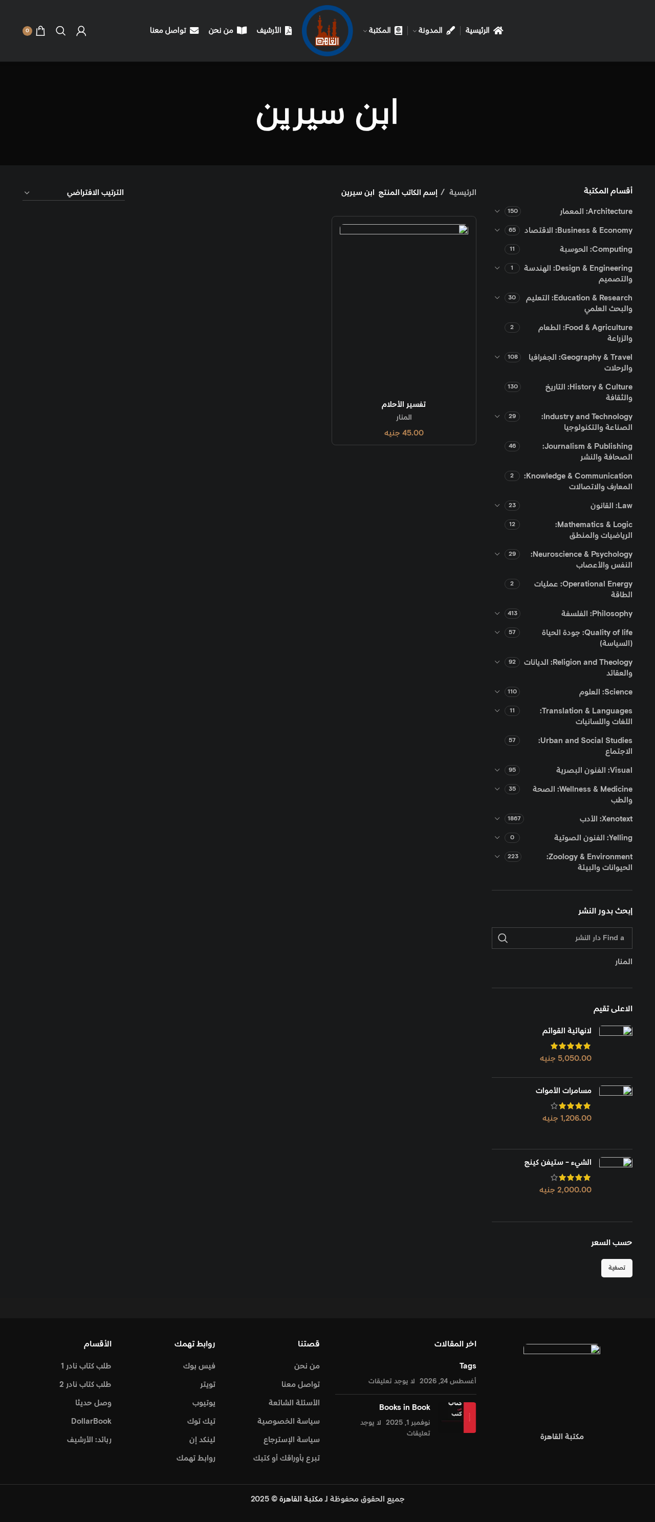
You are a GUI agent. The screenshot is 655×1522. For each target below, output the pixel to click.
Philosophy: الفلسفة (596, 614)
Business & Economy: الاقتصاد (578, 230)
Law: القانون (611, 506)
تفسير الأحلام (404, 404)
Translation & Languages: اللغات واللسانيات (586, 716)
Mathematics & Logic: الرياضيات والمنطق (593, 530)
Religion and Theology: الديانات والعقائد (578, 668)
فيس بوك (199, 1366)
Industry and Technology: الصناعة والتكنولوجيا (586, 422)
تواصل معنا (300, 1384)
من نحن (307, 1366)
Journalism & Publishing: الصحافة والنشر (587, 452)
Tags (468, 1366)
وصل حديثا (93, 1403)
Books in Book (404, 1407)
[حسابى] (81, 30)
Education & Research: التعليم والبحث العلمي (579, 303)
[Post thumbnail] (457, 1420)
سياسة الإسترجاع (292, 1440)
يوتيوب (203, 1403)
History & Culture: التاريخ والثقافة (588, 392)
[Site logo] (327, 30)
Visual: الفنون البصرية (594, 770)
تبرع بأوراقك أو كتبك (286, 1458)
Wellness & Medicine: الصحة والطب (582, 795)
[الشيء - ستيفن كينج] (615, 1181)
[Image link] (561, 1382)
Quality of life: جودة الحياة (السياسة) (587, 638)
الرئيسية (461, 193)
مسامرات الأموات (564, 1091)
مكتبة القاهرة (301, 1499)
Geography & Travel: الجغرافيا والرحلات (580, 363)
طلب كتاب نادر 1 (86, 1366)
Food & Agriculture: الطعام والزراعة (585, 333)
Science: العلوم (605, 692)
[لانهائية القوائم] (615, 1048)
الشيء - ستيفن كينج (558, 1162)
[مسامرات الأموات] (615, 1113)
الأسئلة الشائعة (294, 1403)
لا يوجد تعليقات (391, 1381)
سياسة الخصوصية (288, 1421)
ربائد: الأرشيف (89, 1440)
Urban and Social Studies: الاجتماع (585, 746)
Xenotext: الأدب (606, 819)
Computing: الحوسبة (596, 249)
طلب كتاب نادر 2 (85, 1384)
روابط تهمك (196, 1458)
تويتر (207, 1384)
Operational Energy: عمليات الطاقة (583, 589)
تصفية (616, 1268)
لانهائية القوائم (567, 1031)
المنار (404, 417)
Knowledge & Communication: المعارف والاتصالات (578, 481)
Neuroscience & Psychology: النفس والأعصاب (581, 560)
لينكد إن (202, 1440)
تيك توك (201, 1421)
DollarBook (91, 1421)
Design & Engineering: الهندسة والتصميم (578, 274)
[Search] (61, 30)
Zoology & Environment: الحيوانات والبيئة (589, 862)
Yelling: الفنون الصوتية (593, 838)
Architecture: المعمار (596, 211)
